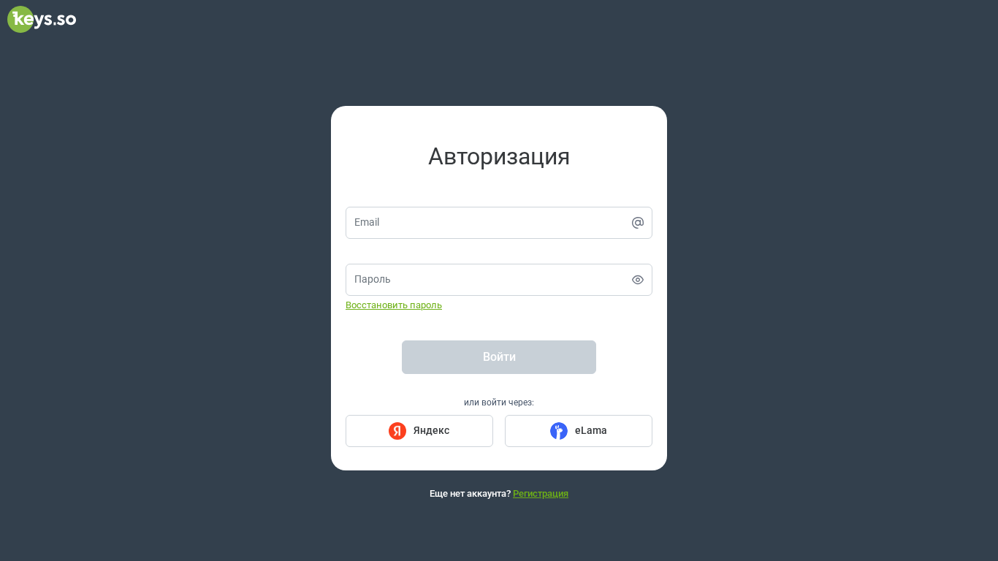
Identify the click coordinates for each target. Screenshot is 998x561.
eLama (591, 430)
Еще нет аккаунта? (499, 493)
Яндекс (431, 430)
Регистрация (540, 493)
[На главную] (41, 29)
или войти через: (499, 402)
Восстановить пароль (394, 304)
